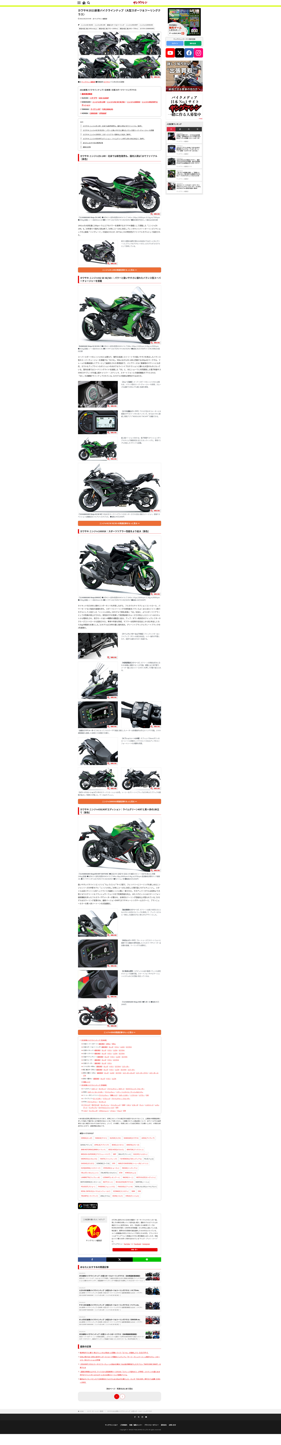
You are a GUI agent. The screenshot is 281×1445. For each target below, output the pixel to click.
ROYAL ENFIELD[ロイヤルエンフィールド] (95, 1191)
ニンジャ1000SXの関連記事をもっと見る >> (119, 801)
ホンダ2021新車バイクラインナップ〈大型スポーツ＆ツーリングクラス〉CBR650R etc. (109, 1319)
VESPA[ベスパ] (117, 1196)
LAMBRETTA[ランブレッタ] (90, 1177)
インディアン (93, 1107)
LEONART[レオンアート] (111, 1177)
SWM (123, 1105)
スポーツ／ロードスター (96, 1092)
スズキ (122, 1047)
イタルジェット (104, 1111)
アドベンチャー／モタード (115, 1089)
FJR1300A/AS (107, 109)
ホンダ (111, 1047)
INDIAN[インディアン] (129, 1168)
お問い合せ (172, 1425)
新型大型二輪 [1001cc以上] (88, 28)
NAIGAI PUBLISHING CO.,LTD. (139, 1429)
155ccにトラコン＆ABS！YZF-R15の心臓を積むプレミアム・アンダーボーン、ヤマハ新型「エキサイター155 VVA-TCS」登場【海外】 (188, 149)
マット (141, 1105)
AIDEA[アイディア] (148, 1138)
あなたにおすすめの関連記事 (92, 143)
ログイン (175, 43)
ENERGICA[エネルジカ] (89, 1159)
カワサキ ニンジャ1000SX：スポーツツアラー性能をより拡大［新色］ (106, 134)
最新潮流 (101, 1044)
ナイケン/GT (96, 109)
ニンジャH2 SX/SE (87, 25)
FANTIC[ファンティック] (108, 1159)
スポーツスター (124, 1095)
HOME (82, 1411)
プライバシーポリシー (151, 1425)
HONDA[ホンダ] (86, 1138)
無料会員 (193, 43)
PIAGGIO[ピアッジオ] (125, 1186)
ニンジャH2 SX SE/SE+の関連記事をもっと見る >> (120, 523)
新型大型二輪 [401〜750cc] (129, 28)
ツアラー (142, 1095)
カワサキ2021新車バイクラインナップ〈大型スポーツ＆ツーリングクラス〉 (130, 1411)
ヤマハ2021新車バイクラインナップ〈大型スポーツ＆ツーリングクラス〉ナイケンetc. (109, 1305)
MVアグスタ (95, 1105)
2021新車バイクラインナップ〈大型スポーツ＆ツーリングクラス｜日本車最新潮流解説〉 (110, 1276)
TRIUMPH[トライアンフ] (89, 1196)
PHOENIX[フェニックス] (106, 1186)
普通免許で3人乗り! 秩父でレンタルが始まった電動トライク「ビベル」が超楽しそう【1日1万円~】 (114, 1352)
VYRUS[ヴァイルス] (132, 1196)
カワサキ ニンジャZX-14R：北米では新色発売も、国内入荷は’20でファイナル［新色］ (112, 126)
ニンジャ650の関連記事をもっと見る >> (119, 1032)
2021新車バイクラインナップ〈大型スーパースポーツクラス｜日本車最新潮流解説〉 (108, 1334)
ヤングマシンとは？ (111, 1425)
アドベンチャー (110, 1092)
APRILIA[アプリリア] (101, 1145)
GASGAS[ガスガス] (87, 1163)
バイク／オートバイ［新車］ (95, 1411)
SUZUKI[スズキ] (115, 1138)
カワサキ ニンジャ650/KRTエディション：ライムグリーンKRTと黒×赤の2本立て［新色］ (113, 138)
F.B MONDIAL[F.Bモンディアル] (131, 1159)
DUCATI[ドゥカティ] (140, 1154)
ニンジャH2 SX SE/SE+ (116, 102)
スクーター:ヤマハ (142, 1073)
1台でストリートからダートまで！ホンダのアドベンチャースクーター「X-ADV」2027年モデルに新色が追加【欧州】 (189, 186)
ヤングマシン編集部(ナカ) (184, 166)
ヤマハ (117, 1047)
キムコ (119, 1111)
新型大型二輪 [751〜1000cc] (108, 28)
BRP (114, 1154)
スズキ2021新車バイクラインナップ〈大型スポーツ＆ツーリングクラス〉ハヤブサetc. (109, 1290)
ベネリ (129, 1105)
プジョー (113, 1111)
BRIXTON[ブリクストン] (135, 1149)
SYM (124, 1111)
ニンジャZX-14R (100, 25)
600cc (114, 1044)
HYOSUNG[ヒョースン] (111, 1168)
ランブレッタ (93, 1111)
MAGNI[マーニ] (128, 1177)
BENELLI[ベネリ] (118, 1145)
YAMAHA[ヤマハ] (101, 1138)
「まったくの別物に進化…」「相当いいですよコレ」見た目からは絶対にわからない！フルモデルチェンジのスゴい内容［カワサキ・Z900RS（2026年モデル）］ (189, 174)
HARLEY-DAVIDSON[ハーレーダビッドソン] (133, 1163)
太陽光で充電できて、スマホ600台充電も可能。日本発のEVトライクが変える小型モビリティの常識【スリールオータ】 (188, 136)
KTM (120, 1173)
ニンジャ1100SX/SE (146, 25)
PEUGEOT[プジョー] (88, 1186)
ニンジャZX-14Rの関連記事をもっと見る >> (119, 270)
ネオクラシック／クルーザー (135, 1089)
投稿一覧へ (134, 1250)
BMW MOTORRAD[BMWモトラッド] (93, 1149)
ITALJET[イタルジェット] (89, 1173)
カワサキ (107, 82)
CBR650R (93, 113)
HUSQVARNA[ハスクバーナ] (90, 1168)
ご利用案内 (123, 1425)
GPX (117, 1107)
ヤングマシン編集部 (100, 19)
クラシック (106, 1098)
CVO (147, 1095)
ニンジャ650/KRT (132, 25)
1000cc (108, 1044)
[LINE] (147, 1259)
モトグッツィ (105, 1105)
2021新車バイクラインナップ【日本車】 (94, 1040)
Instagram (146, 1244)
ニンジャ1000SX (133, 102)
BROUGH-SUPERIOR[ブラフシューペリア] (95, 1154)
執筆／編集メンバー (135, 1425)
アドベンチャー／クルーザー (121, 1098)
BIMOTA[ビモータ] (133, 1145)
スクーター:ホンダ (129, 1073)
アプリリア (86, 1105)
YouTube (127, 1244)
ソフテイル (133, 1095)
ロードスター (97, 1098)
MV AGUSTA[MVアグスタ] (124, 1182)
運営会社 (164, 1425)
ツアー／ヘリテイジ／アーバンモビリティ (129, 1092)
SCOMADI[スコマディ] (121, 1191)
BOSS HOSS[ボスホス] (116, 1149)
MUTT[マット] (108, 1182)
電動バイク (86, 1082)
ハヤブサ (93, 98)
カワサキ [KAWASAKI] (147, 28)
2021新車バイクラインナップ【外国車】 (94, 1085)
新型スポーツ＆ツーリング (115, 25)
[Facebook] (92, 1259)
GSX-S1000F (104, 98)
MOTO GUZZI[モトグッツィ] (146, 1177)
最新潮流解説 (87, 94)
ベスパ (85, 1111)
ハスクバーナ (149, 1105)
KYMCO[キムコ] (130, 1173)
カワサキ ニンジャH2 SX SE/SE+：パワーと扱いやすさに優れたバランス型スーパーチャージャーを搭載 (117, 130)
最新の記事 (86, 147)
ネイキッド (102, 1089)
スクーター (125, 1066)
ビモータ (135, 1105)
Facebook (137, 1244)
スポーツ (94, 1089)
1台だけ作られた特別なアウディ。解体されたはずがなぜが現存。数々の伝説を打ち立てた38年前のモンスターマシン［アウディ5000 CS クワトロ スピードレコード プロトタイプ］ (189, 161)
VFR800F (102, 113)
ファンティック (116, 1105)
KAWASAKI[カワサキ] (131, 1138)
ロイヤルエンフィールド (106, 1107)
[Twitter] (119, 1259)
